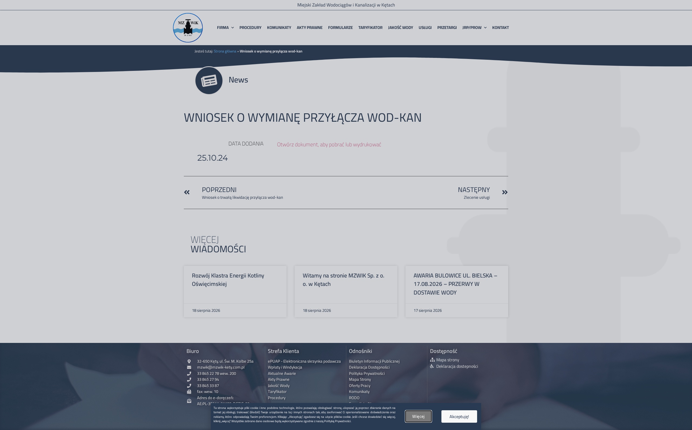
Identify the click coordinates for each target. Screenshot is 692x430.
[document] (346, 215)
